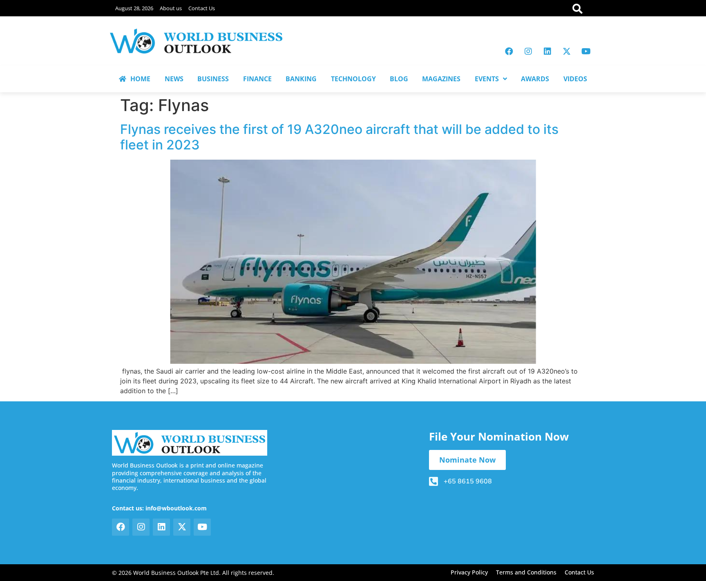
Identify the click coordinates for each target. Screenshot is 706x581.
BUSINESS (213, 78)
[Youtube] (586, 51)
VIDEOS (575, 78)
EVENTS (487, 78)
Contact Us (201, 8)
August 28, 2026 (134, 8)
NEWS (174, 78)
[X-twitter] (567, 51)
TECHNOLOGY (353, 78)
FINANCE (257, 78)
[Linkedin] (547, 51)
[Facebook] (509, 51)
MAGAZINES (441, 78)
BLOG (399, 78)
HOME (140, 78)
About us (171, 8)
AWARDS (535, 78)
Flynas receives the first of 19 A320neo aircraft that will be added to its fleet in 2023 (339, 137)
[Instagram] (528, 51)
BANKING (301, 78)
